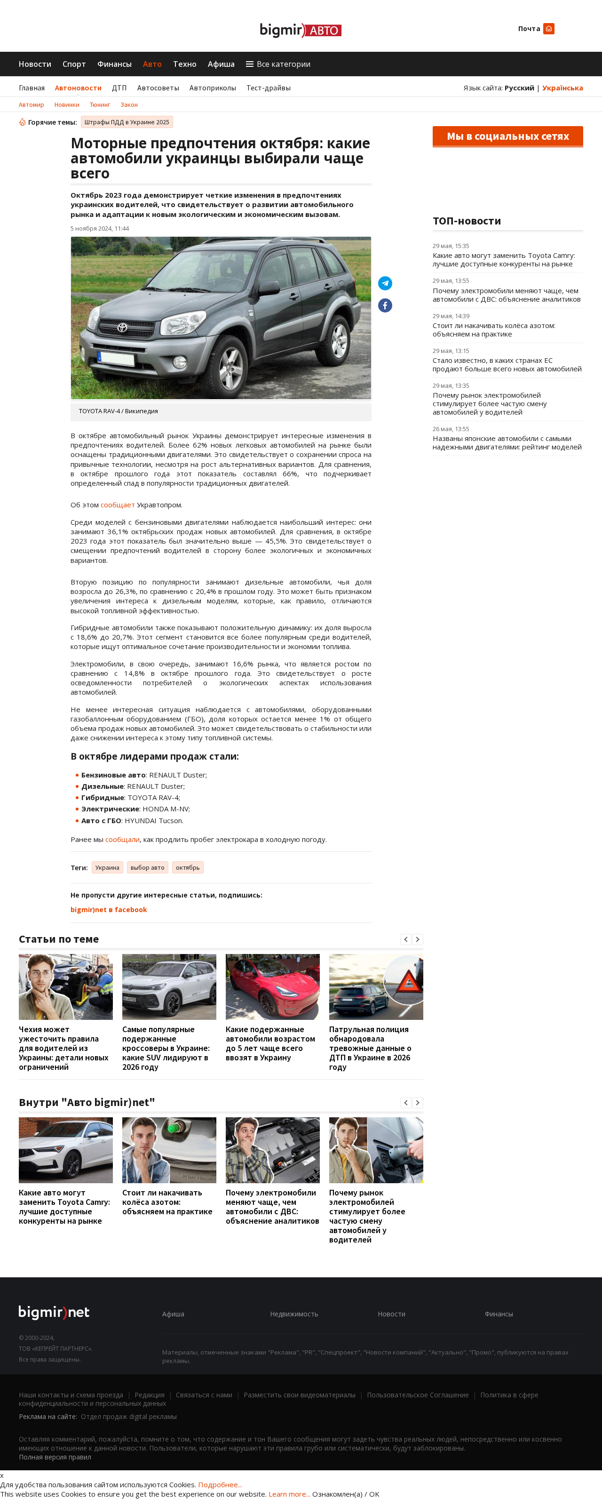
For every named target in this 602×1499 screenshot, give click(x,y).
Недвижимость (294, 1313)
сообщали (122, 839)
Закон (129, 104)
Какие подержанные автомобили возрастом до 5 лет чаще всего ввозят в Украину (270, 1043)
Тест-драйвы (268, 87)
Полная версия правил (55, 1456)
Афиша (221, 64)
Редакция (150, 1394)
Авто (152, 64)
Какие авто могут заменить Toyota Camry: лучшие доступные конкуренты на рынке (64, 1206)
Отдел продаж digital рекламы (129, 1416)
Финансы (114, 64)
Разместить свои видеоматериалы (300, 1394)
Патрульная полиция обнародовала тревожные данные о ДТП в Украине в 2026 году (370, 1048)
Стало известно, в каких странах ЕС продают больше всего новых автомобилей (507, 364)
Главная (32, 87)
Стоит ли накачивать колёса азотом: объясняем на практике (167, 1202)
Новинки (67, 104)
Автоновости (78, 87)
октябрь (188, 867)
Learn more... (289, 1494)
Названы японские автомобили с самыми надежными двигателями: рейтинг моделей (507, 442)
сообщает (118, 504)
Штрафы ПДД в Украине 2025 (127, 122)
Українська (562, 87)
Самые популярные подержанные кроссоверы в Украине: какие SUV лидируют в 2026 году (166, 1048)
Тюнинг (100, 104)
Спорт (74, 64)
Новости (35, 64)
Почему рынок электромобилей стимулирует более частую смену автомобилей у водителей (367, 1216)
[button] (406, 939)
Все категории (283, 64)
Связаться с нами (204, 1394)
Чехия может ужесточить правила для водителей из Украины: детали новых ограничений (64, 1048)
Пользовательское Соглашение (418, 1394)
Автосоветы (158, 87)
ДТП (119, 87)
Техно (185, 64)
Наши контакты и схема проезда (71, 1394)
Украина (107, 867)
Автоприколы (213, 87)
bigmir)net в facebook (109, 909)
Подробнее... (220, 1484)
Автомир (31, 104)
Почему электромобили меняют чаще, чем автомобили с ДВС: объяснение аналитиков (272, 1206)
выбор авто (148, 867)
